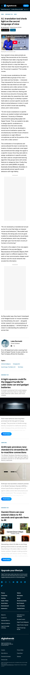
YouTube (13, 582)
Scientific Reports (19, 251)
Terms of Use (4, 659)
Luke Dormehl (6, 27)
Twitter (9, 582)
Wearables (20, 595)
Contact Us (4, 617)
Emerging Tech (16, 364)
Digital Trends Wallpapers (23, 622)
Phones (3, 593)
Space (18, 598)
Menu (1, 6)
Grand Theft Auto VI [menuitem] (5, 9)
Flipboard (2, 586)
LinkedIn (25, 582)
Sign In (26, 5)
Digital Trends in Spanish (22, 625)
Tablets (19, 593)
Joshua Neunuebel (16, 119)
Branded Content (21, 619)
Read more (6, 434)
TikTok (17, 582)
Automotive (4, 608)
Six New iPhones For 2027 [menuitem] (17, 9)
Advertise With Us (5, 620)
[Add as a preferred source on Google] (5, 30)
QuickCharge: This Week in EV (8, 367)
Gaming (3, 598)
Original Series (21, 608)
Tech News (20, 367)
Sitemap (19, 656)
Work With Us (4, 653)
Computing (4, 595)
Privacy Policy (20, 650)
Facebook (2, 582)
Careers (3, 650)
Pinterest (21, 582)
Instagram (5, 582)
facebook (11, 346)
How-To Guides (21, 606)
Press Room (20, 653)
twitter (14, 346)
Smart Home (4, 603)
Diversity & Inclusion (6, 656)
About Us (3, 615)
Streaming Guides (21, 601)
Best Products (20, 603)
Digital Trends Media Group (8, 664)
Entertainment (5, 606)
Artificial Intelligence (6, 364)
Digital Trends (8, 7)
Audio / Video (4, 601)
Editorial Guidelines (5, 623)
